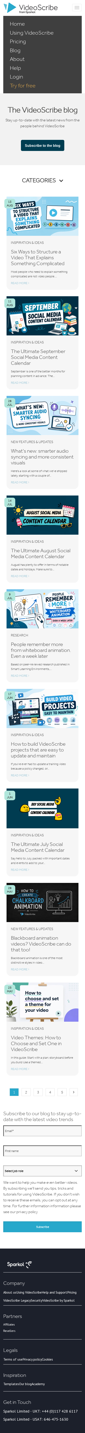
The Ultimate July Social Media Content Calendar (38, 847)
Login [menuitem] (16, 77)
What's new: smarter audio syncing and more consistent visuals (42, 456)
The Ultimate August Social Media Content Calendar (40, 553)
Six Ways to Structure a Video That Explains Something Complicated (38, 257)
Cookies (47, 1359)
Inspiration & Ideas (27, 243)
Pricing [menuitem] (18, 41)
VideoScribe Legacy (17, 1300)
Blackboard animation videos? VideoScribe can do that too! (41, 944)
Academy (38, 1384)
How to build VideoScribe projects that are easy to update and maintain (38, 749)
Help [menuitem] (15, 68)
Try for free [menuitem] (23, 85)
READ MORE (19, 283)
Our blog (25, 1384)
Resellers (9, 1331)
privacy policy (27, 1211)
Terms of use (12, 1359)
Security (36, 1300)
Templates (11, 1384)
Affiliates (9, 1324)
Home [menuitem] (17, 24)
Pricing (71, 1292)
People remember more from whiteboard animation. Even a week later (41, 650)
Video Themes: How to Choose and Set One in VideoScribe (36, 1043)
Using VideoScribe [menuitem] (32, 33)
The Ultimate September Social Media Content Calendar (38, 357)
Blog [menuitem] (15, 50)
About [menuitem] (17, 59)
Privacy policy (32, 1359)
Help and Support (54, 1292)
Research (19, 635)
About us (9, 1292)
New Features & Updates (32, 442)
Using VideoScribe (29, 1292)
